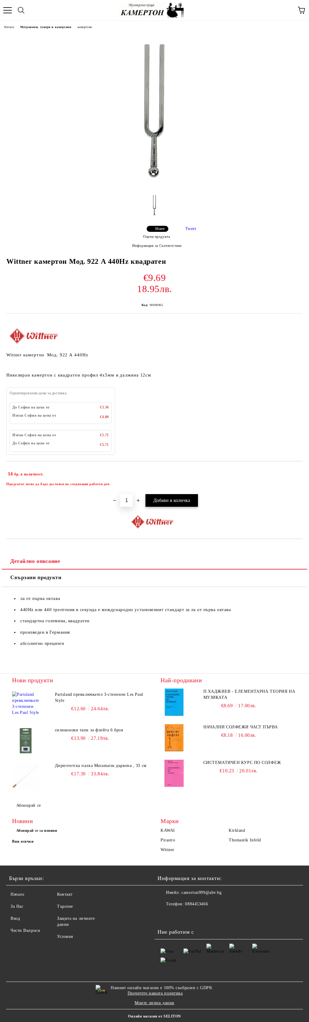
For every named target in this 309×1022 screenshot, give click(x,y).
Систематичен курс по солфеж (242, 762)
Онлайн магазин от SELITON (154, 1016)
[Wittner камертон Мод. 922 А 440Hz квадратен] (155, 185)
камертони (85, 27)
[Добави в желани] (294, 471)
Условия (65, 936)
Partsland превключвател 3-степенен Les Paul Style (99, 697)
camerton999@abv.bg (201, 892)
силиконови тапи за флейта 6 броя (89, 730)
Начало (9, 27)
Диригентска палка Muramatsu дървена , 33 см (101, 765)
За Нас (17, 906)
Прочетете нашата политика (155, 993)
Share (160, 229)
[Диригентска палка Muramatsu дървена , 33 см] (25, 776)
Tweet (190, 228)
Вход (15, 918)
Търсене (65, 906)
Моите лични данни (154, 1003)
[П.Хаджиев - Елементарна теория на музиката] (174, 702)
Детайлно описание (35, 561)
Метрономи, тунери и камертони (45, 27)
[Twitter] (178, 916)
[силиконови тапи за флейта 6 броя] (25, 740)
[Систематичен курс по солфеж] (174, 773)
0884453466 (196, 904)
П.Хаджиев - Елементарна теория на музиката (249, 694)
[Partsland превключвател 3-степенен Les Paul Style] (25, 705)
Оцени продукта (156, 237)
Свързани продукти (36, 577)
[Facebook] (165, 916)
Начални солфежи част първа (240, 727)
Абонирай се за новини (36, 830)
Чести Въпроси (25, 930)
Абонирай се (28, 805)
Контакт (65, 894)
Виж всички (23, 841)
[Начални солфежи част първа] (174, 737)
